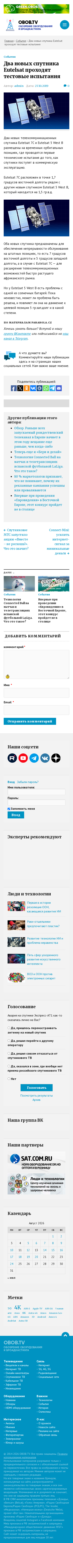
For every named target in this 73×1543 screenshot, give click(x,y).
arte (10, 1313)
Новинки (11, 1400)
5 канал (59, 1308)
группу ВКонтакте (17, 334)
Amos (43, 1313)
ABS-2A (49, 1308)
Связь (41, 1361)
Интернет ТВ (13, 1369)
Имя (8, 684)
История (43, 1408)
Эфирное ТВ (13, 1384)
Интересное (12, 1419)
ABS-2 (27, 1308)
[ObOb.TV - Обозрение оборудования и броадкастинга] (28, 24)
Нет (13, 1079)
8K (24, 1312)
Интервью (11, 1431)
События (10, 56)
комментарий (14, 646)
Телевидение (13, 1361)
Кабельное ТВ (14, 1380)
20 (36, 1257)
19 (28, 1257)
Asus (17, 1313)
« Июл (12, 1277)
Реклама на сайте (49, 1431)
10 (11, 1250)
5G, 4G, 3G (45, 1369)
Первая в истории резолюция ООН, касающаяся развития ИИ (44, 907)
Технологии (45, 1400)
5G (9, 1308)
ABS (15, 1317)
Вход (11, 782)
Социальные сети (49, 1377)
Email (9, 702)
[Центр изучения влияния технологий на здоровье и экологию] (36, 12)
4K (17, 1307)
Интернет (44, 1365)
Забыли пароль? (28, 782)
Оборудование (14, 1396)
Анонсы (10, 1423)
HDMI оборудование (18, 1408)
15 (53, 1250)
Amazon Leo (55, 1313)
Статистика (45, 1411)
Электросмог (13, 1438)
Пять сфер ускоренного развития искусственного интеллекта (44, 959)
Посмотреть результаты (36, 1095)
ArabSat (12, 1321)
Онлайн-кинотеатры (17, 1373)
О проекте (45, 1423)
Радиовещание (48, 1373)
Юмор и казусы (15, 1442)
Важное (42, 1396)
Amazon (24, 1317)
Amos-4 (53, 1317)
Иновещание (13, 1388)
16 (61, 1250)
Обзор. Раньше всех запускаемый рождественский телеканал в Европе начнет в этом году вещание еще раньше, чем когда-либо (38, 437)
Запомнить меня (23, 808)
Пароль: (13, 797)
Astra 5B (23, 1321)
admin (19, 86)
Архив (36, 1100)
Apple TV (37, 1308)
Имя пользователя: (21, 787)
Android (41, 1317)
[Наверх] (65, 1336)
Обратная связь (48, 1435)
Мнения (10, 1427)
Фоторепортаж (15, 1435)
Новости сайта (47, 1427)
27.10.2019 (41, 86)
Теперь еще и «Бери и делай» (38, 452)
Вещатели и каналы (17, 1365)
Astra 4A (33, 1313)
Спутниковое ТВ (15, 1377)
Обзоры (10, 1404)
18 (20, 1257)
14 (44, 1250)
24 (11, 1264)
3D (33, 1317)
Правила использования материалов (36, 1455)
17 (11, 1257)
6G (9, 1317)
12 (28, 1250)
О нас (40, 1419)
